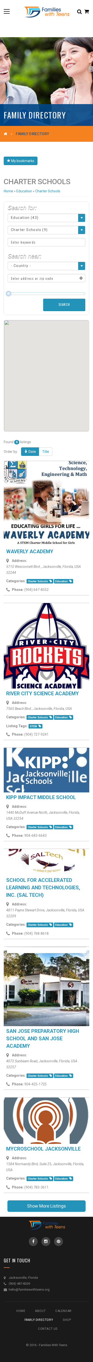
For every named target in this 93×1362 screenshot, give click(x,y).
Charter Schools (38, 581)
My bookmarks (22, 161)
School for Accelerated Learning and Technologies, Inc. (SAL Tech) (43, 887)
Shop (67, 1320)
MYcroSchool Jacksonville (43, 1149)
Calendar (63, 1311)
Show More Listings (46, 1206)
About (40, 1311)
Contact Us (48, 1329)
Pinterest (58, 1241)
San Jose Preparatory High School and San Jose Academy (42, 1038)
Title (45, 452)
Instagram (45, 1241)
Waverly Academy (29, 551)
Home (8, 191)
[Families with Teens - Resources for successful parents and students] (46, 11)
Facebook (33, 1241)
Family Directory (39, 1320)
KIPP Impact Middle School (41, 797)
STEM (33, 726)
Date (32, 452)
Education (61, 581)
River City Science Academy (42, 693)
